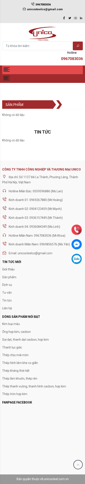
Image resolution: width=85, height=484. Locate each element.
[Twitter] (69, 18)
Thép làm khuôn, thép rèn (19, 378)
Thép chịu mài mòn (15, 355)
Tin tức (7, 300)
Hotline (72, 56)
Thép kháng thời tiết (15, 370)
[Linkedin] (81, 18)
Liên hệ (7, 308)
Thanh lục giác (12, 347)
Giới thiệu (8, 269)
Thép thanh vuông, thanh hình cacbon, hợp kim (34, 386)
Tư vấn (7, 292)
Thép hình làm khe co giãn (20, 363)
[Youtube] (75, 18)
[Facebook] (64, 18)
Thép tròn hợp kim (14, 394)
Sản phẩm (9, 277)
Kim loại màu (11, 324)
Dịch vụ (7, 284)
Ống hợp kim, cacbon (16, 331)
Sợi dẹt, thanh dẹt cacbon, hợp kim (25, 339)
